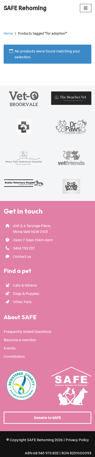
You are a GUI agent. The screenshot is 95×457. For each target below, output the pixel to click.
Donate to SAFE (47, 418)
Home (8, 33)
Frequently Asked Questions (27, 331)
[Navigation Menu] (85, 8)
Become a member (20, 340)
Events (10, 348)
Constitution (14, 356)
